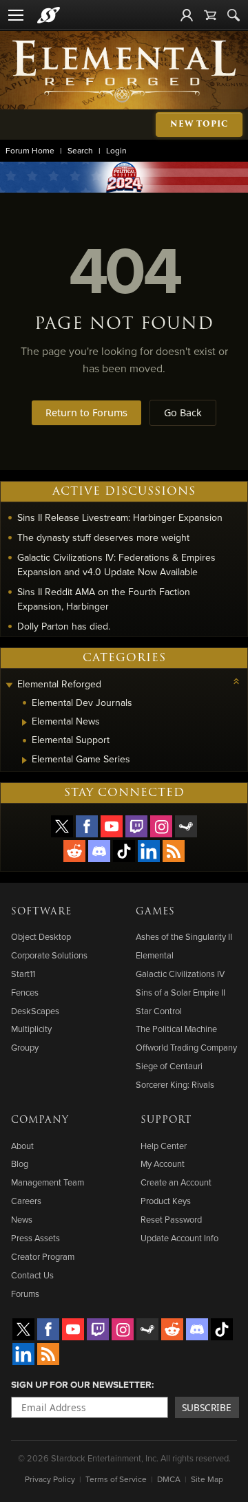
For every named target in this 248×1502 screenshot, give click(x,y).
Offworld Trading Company (186, 1047)
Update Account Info (179, 1238)
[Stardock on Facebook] (86, 826)
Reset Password (171, 1219)
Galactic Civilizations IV (180, 973)
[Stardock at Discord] (99, 851)
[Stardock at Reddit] (74, 851)
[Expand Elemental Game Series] (24, 760)
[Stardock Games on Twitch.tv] (136, 826)
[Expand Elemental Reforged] (9, 685)
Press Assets (35, 1238)
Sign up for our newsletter (81, 1384)
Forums (25, 1293)
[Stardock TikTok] (124, 851)
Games (155, 912)
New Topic (199, 124)
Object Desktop (41, 936)
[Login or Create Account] (186, 15)
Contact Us (32, 1275)
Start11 (23, 973)
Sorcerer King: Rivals (175, 1084)
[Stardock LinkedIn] (148, 851)
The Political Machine (176, 1028)
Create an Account (176, 1182)
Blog (19, 1163)
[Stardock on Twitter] (62, 826)
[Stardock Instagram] (161, 826)
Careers (26, 1200)
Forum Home (30, 150)
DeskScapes (35, 1011)
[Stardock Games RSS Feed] (173, 851)
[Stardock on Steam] (186, 826)
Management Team (47, 1182)
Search (80, 150)
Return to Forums (86, 412)
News (21, 1219)
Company (40, 1120)
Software (41, 912)
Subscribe (206, 1407)
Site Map (207, 1479)
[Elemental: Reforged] (124, 70)
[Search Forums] (233, 15)
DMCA (168, 1479)
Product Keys (166, 1200)
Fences (25, 992)
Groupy (25, 1047)
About (22, 1145)
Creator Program (42, 1256)
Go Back (183, 412)
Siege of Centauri (169, 1066)
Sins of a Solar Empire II (180, 992)
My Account (163, 1163)
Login (116, 150)
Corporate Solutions (49, 955)
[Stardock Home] (48, 15)
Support (166, 1120)
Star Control (159, 1011)
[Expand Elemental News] (24, 722)
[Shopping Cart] (210, 15)
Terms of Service (116, 1479)
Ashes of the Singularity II (184, 936)
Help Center (164, 1145)
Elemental (155, 955)
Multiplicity (31, 1028)
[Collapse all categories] (236, 681)
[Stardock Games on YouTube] (111, 826)
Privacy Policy (50, 1479)
